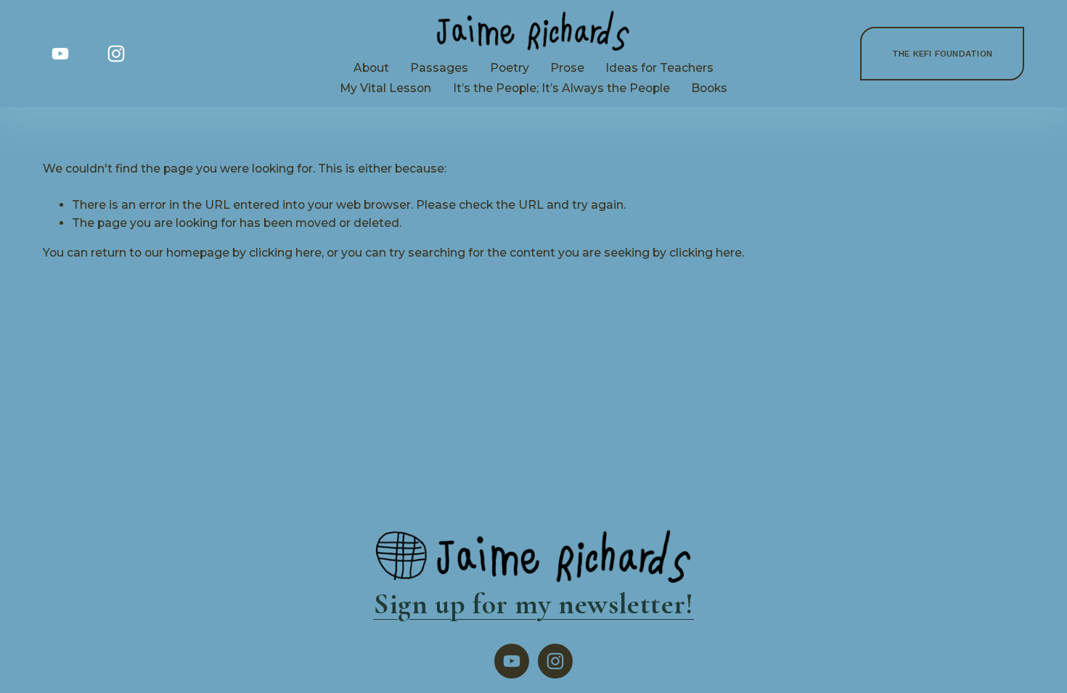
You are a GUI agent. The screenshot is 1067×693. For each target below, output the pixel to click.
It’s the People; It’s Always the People (561, 88)
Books (709, 88)
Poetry (509, 68)
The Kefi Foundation (942, 54)
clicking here (285, 253)
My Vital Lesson (385, 88)
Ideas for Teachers (659, 68)
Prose (567, 68)
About (371, 68)
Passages (439, 68)
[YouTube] (60, 53)
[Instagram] (116, 53)
